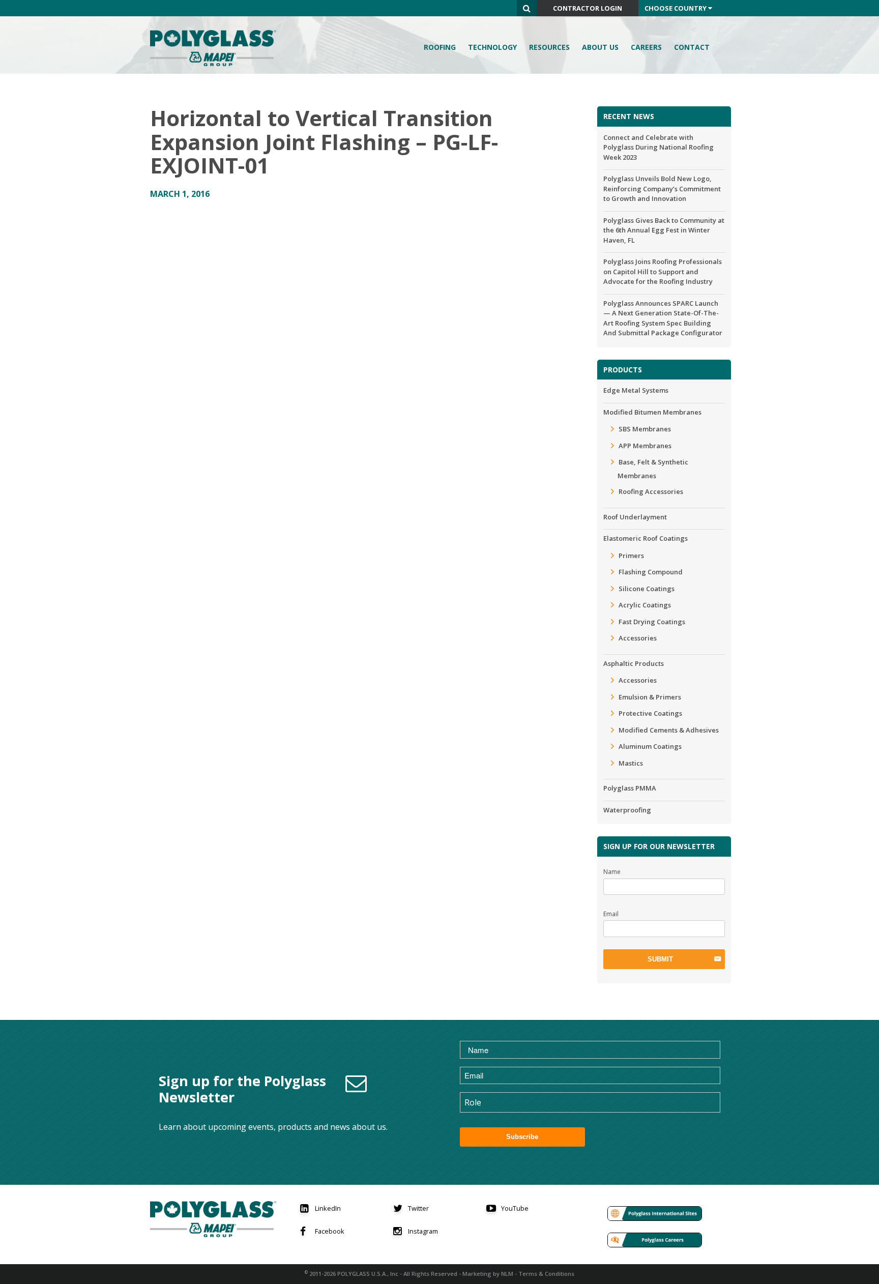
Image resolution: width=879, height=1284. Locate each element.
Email (611, 914)
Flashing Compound (651, 571)
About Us (600, 47)
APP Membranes (645, 445)
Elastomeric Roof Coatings (645, 538)
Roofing (440, 47)
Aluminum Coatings (650, 746)
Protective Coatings (650, 713)
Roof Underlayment (635, 516)
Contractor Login (587, 8)
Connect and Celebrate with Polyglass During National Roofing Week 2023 (658, 147)
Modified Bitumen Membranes (652, 412)
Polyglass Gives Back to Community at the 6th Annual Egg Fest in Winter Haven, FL (663, 230)
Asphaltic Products (633, 663)
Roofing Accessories (651, 491)
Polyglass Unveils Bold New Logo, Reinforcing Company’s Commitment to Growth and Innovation (662, 188)
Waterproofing (627, 809)
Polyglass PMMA (629, 788)
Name (612, 871)
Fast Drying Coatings (652, 621)
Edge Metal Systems (635, 390)
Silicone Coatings (647, 588)
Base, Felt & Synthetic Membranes (653, 468)
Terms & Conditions (546, 1273)
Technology (492, 47)
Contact (692, 47)
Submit (660, 959)
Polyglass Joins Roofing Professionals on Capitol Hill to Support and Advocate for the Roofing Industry (662, 271)
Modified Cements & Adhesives (669, 730)
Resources (549, 47)
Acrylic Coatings (645, 604)
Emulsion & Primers (650, 697)
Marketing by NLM (487, 1273)
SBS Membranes (645, 428)
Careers (646, 47)
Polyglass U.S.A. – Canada (216, 48)
